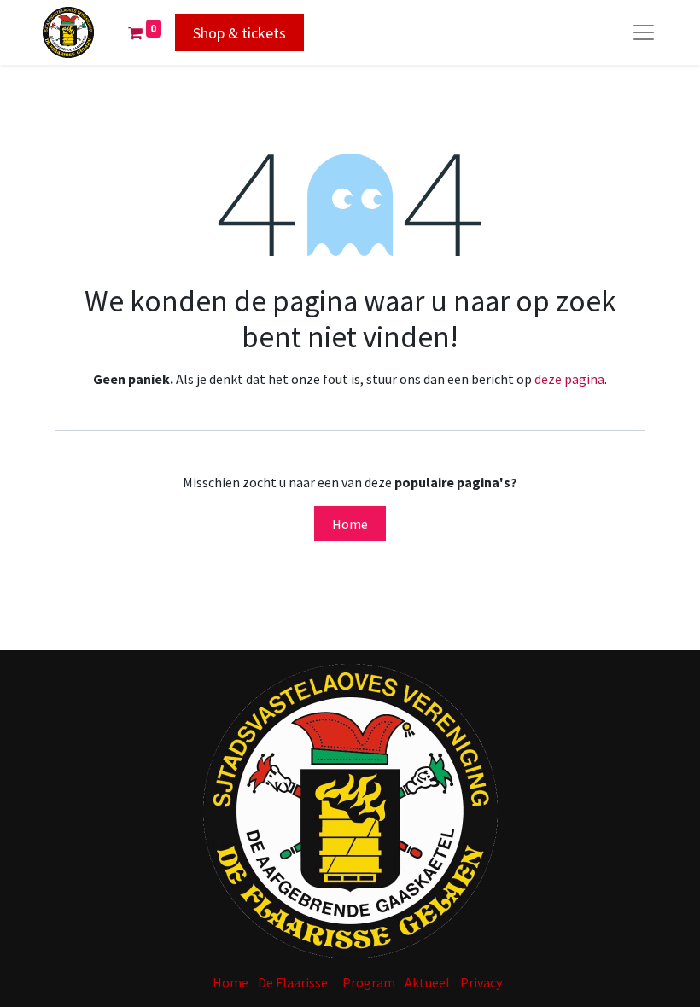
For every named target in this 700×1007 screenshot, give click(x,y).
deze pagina (569, 378)
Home (350, 524)
